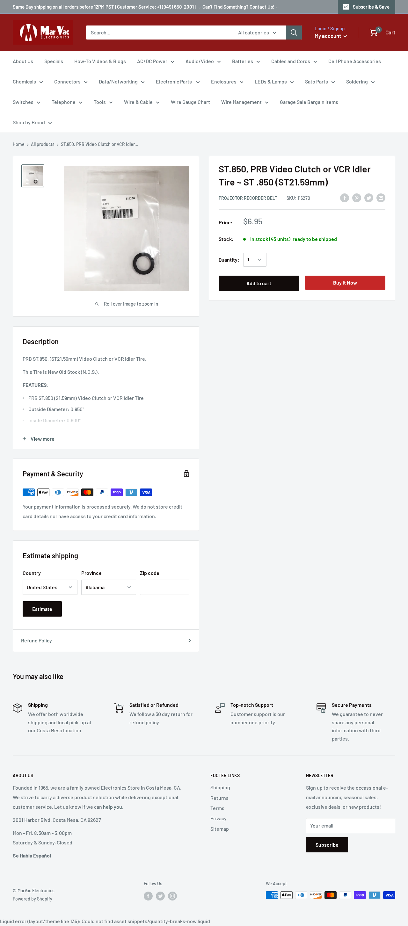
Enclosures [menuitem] (224, 81)
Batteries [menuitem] (242, 61)
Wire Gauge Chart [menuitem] (190, 102)
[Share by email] (380, 197)
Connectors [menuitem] (67, 81)
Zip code (149, 573)
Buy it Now (345, 282)
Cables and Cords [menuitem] (290, 61)
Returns (219, 798)
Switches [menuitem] (23, 102)
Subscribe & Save (371, 7)
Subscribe (327, 845)
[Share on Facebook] (344, 197)
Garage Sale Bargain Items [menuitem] (309, 102)
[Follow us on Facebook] (148, 895)
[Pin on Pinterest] (356, 197)
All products (43, 144)
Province (91, 573)
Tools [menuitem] (100, 102)
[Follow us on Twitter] (160, 895)
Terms (217, 808)
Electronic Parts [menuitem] (174, 81)
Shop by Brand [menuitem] (29, 122)
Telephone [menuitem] (64, 102)
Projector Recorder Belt (248, 198)
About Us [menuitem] (23, 61)
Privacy (218, 818)
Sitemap (219, 829)
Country (32, 573)
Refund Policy (36, 640)
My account (328, 36)
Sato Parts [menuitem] (316, 81)
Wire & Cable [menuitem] (138, 102)
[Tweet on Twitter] (368, 197)
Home (19, 144)
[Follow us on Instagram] (172, 895)
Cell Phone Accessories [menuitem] (354, 61)
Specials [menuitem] (53, 61)
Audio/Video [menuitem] (200, 61)
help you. (113, 807)
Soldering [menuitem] (357, 81)
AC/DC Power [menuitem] (152, 61)
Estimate (42, 609)
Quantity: (229, 260)
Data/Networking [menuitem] (118, 81)
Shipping (220, 787)
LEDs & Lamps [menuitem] (271, 81)
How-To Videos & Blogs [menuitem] (100, 61)
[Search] (294, 32)
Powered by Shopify (32, 898)
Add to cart (258, 283)
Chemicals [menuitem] (24, 81)
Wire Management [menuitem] (241, 102)
